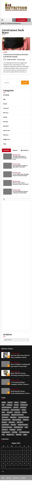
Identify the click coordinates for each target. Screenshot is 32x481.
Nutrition (6, 126)
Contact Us (16, 478)
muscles (4, 422)
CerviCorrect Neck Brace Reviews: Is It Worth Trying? (15, 56)
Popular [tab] (7, 150)
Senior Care (6, 130)
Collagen (9, 405)
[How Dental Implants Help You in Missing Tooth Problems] (7, 192)
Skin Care (5, 135)
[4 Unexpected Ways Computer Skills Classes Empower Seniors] (5, 382)
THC (3, 434)
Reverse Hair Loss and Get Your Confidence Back (20, 356)
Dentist (16, 407)
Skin (26, 427)
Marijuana (13, 417)
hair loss (17, 412)
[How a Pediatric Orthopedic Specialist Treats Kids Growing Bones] (5, 364)
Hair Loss (5, 112)
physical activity (22, 424)
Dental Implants (6, 407)
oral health (5, 424)
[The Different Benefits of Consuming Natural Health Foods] (7, 156)
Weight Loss (6, 139)
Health (5, 52)
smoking (12, 429)
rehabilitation (18, 427)
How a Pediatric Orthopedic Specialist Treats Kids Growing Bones (20, 365)
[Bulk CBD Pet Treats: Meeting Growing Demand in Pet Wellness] (5, 373)
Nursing (5, 121)
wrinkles (18, 434)
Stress (19, 429)
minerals (25, 419)
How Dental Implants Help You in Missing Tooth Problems (20, 192)
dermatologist (15, 410)
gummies (9, 412)
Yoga (4, 144)
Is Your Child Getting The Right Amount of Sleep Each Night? (21, 175)
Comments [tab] (25, 150)
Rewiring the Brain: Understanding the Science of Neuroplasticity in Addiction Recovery (20, 392)
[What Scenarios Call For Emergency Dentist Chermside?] (7, 183)
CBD (4, 99)
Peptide (13, 424)
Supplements (6, 432)
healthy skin (5, 415)
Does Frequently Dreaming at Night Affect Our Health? (20, 166)
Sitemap (22, 478)
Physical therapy (7, 427)
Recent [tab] (15, 150)
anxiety (10, 402)
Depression (5, 410)
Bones (16, 402)
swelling (14, 432)
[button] (14, 20)
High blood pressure (17, 415)
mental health (6, 419)
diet (3, 412)
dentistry (23, 407)
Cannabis (23, 402)
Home (3, 478)
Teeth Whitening (24, 432)
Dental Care (24, 405)
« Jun (2, 471)
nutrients (12, 422)
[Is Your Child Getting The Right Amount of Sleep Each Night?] (7, 174)
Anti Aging (6, 95)
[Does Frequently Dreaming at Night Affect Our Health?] (7, 166)
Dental (5, 104)
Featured (6, 108)
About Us (8, 478)
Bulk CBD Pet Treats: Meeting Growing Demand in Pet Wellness (20, 374)
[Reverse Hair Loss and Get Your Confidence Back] (5, 355)
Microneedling (17, 419)
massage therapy (24, 417)
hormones (5, 417)
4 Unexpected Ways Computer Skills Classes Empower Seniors (19, 383)
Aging (3, 402)
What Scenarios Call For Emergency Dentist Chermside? (21, 183)
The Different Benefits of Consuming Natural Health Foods (19, 158)
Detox (24, 410)
